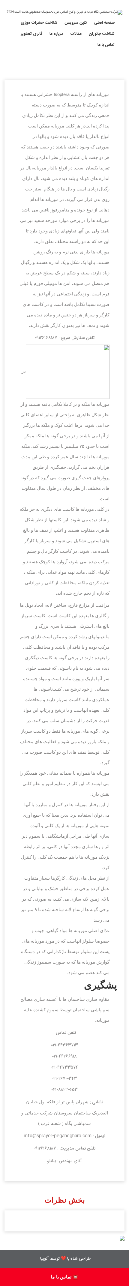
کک (51, 149)
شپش (49, 112)
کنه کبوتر (47, 137)
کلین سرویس (75, 22)
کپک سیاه (46, 162)
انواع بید (47, 174)
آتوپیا (44, 1258)
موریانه (48, 75)
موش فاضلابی (100, 75)
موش (107, 51)
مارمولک (105, 63)
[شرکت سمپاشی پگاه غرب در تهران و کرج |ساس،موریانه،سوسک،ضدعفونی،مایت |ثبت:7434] (64, 12)
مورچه (49, 63)
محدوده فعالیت (46, 39)
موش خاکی (102, 39)
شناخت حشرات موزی (39, 22)
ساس (49, 51)
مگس (49, 88)
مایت (50, 100)
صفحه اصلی (104, 22)
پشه (50, 125)
